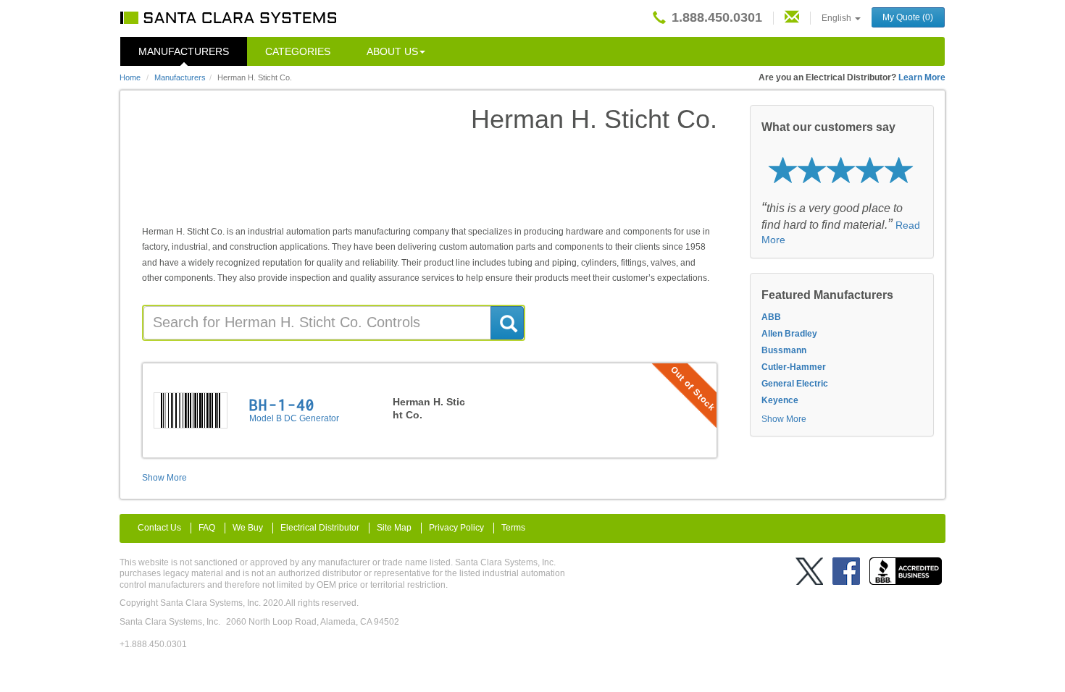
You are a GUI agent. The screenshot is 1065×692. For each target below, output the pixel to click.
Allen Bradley (789, 334)
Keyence (779, 400)
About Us (392, 51)
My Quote (907, 17)
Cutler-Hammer (793, 367)
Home (130, 77)
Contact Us (159, 528)
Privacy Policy (456, 528)
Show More (164, 478)
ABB (771, 317)
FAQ (207, 528)
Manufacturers (183, 51)
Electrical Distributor (319, 528)
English (837, 18)
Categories (297, 51)
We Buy (248, 528)
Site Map (394, 528)
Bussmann (783, 350)
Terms (513, 528)
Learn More (921, 77)
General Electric (794, 384)
